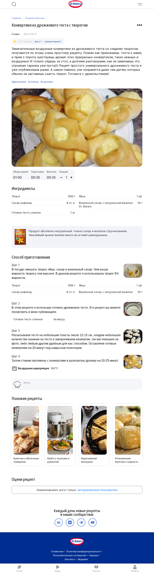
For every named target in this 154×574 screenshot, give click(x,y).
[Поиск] (14, 4)
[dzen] (70, 522)
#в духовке (47, 82)
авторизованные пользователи (97, 489)
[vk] (58, 522)
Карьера (93, 555)
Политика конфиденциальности (83, 551)
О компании (57, 551)
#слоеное (33, 82)
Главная (16, 18)
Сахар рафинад (22, 202)
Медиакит (83, 559)
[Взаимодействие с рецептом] (139, 25)
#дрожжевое (19, 82)
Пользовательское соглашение (69, 555)
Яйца (82, 196)
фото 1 (38, 41)
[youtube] (92, 522)
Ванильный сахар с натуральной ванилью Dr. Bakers (106, 204)
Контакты (70, 559)
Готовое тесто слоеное (26, 212)
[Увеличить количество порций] (71, 177)
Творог (16, 196)
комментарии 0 (53, 41)
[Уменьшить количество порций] (61, 177)
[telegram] (81, 522)
